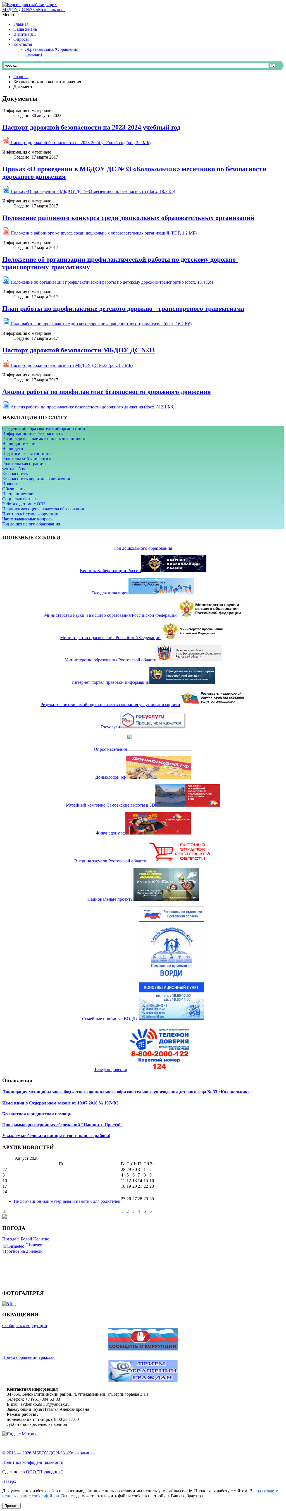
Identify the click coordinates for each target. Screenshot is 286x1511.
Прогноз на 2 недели (23, 1251)
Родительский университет (28, 458)
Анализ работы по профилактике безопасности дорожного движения (106, 391)
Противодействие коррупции (30, 513)
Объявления (13, 488)
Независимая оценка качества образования (43, 508)
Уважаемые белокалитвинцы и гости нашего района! (56, 1135)
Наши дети (12, 448)
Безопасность (15, 473)
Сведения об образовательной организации (43, 428)
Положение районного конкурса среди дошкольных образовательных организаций (128, 217)
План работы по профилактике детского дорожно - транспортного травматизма (123, 308)
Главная (20, 76)
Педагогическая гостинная (27, 453)
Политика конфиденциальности (32, 1462)
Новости (10, 483)
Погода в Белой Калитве (25, 1239)
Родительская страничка (25, 463)
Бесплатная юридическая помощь (36, 1113)
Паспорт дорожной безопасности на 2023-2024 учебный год (91, 127)
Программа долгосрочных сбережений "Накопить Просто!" (62, 1124)
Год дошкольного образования (31, 524)
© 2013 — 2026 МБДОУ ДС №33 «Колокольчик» (48, 1452)
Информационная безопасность (32, 433)
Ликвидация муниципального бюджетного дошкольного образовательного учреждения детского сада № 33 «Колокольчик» (126, 1091)
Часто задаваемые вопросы (28, 519)
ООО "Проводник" (44, 1471)
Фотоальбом (14, 468)
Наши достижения (19, 443)
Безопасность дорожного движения (36, 478)
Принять (11, 1506)
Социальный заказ (19, 498)
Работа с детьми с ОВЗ (24, 503)
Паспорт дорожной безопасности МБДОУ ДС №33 (78, 350)
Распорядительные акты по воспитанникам (43, 438)
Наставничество (17, 493)
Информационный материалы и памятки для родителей (67, 1201)
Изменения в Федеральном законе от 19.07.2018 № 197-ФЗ (60, 1103)
